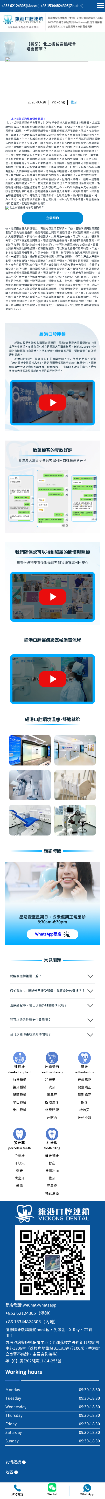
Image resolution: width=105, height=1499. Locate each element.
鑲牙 (19, 1171)
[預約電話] (17, 1488)
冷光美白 (52, 1080)
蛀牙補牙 (52, 1156)
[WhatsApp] (87, 1488)
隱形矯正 (84, 1095)
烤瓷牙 (19, 1178)
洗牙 (52, 1087)
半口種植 (19, 1103)
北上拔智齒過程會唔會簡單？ (28, 119)
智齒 (52, 1163)
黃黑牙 (52, 1095)
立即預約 (52, 218)
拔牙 (74, 102)
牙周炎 (52, 1186)
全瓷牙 (19, 1156)
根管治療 (52, 1194)
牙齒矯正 (84, 1080)
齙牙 (84, 1103)
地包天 (84, 1110)
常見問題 (52, 1110)
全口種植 (19, 1110)
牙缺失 (19, 1163)
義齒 (19, 1186)
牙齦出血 (52, 1171)
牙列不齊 (84, 1118)
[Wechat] (52, 1488)
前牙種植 (19, 1080)
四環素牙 (52, 1103)
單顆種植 (19, 1095)
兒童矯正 (84, 1087)
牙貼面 (52, 1118)
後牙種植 (19, 1087)
